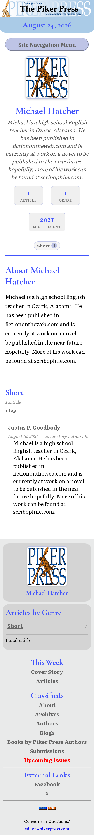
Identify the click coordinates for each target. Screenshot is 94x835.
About (47, 705)
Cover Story (47, 671)
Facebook (47, 784)
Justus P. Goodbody (34, 427)
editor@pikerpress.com (47, 829)
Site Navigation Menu (47, 44)
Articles (47, 681)
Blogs (47, 732)
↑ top (10, 410)
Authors (47, 723)
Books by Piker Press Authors (47, 741)
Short (46, 246)
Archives (47, 714)
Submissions (47, 751)
